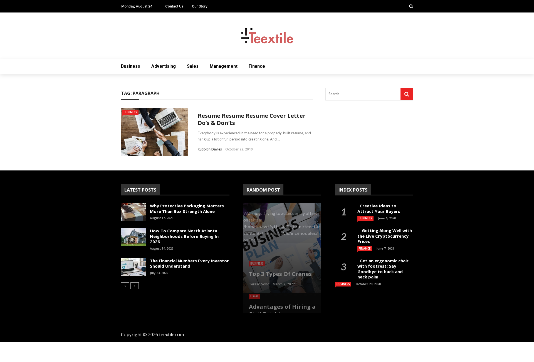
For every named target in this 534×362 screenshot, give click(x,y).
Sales (193, 66)
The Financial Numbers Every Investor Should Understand (189, 263)
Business (130, 66)
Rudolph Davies (210, 149)
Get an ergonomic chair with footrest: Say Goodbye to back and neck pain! (383, 269)
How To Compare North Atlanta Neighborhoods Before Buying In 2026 (184, 236)
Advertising (163, 66)
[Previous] (125, 285)
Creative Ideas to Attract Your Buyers (379, 208)
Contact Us (174, 6)
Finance (257, 66)
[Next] (134, 285)
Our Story (199, 6)
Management (224, 66)
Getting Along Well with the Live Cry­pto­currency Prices (384, 236)
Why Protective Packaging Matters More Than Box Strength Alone (187, 208)
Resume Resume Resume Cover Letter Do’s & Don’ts (252, 119)
